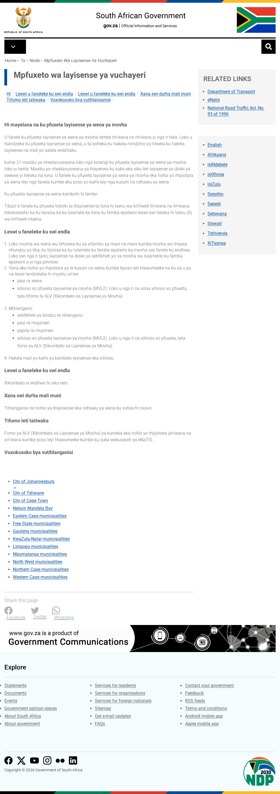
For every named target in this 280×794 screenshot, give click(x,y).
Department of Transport (231, 91)
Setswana (217, 213)
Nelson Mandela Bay (33, 508)
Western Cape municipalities (40, 577)
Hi (9, 93)
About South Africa (22, 716)
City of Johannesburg (33, 481)
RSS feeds (195, 700)
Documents (15, 693)
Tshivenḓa (218, 233)
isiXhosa (216, 174)
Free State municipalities (36, 523)
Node (34, 60)
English (215, 144)
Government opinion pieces (30, 708)
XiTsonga (217, 243)
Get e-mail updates (113, 716)
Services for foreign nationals (123, 700)
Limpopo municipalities (35, 546)
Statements (15, 685)
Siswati (215, 223)
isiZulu (214, 184)
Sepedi (214, 203)
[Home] (23, 20)
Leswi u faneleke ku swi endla (44, 93)
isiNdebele (218, 164)
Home (10, 60)
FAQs (100, 723)
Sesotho (215, 194)
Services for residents (115, 685)
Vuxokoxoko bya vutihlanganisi (80, 99)
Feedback (194, 693)
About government (22, 723)
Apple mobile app (202, 723)
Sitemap (103, 708)
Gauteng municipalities (35, 531)
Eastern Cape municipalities (39, 516)
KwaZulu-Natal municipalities (41, 538)
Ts (22, 60)
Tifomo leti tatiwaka (26, 99)
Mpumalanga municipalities (40, 554)
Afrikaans (217, 154)
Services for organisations (120, 693)
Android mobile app (204, 716)
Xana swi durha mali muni (165, 93)
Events (10, 700)
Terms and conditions (206, 708)
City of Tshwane (28, 493)
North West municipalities (37, 561)
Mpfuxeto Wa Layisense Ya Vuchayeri (80, 60)
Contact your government (209, 685)
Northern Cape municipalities (41, 569)
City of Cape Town (30, 500)
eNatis (214, 99)
